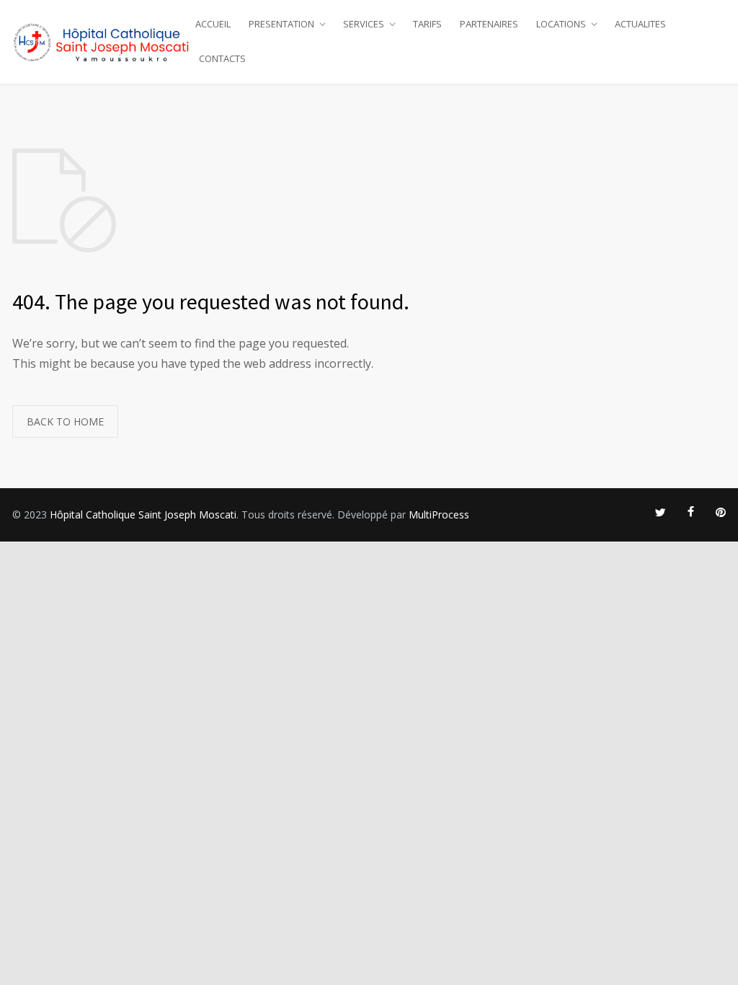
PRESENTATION (281, 23)
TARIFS (427, 23)
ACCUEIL (213, 23)
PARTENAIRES (489, 23)
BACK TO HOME (65, 421)
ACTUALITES (640, 23)
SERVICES (363, 23)
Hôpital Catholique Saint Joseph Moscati (143, 514)
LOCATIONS (561, 23)
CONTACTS (222, 58)
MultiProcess (439, 514)
